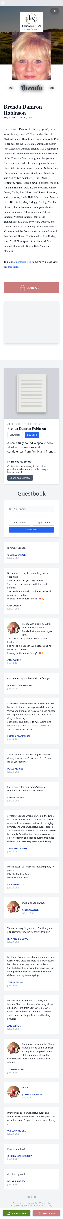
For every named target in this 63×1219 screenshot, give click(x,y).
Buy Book (32, 434)
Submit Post (31, 529)
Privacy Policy (23, 1205)
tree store (13, 266)
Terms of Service (40, 1205)
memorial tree (23, 261)
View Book (15, 434)
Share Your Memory (20, 477)
